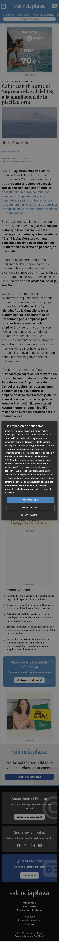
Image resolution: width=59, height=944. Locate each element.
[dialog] (29, 470)
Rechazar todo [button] (30, 507)
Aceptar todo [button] (30, 499)
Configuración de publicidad (40, 482)
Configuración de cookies (29, 489)
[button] (29, 514)
